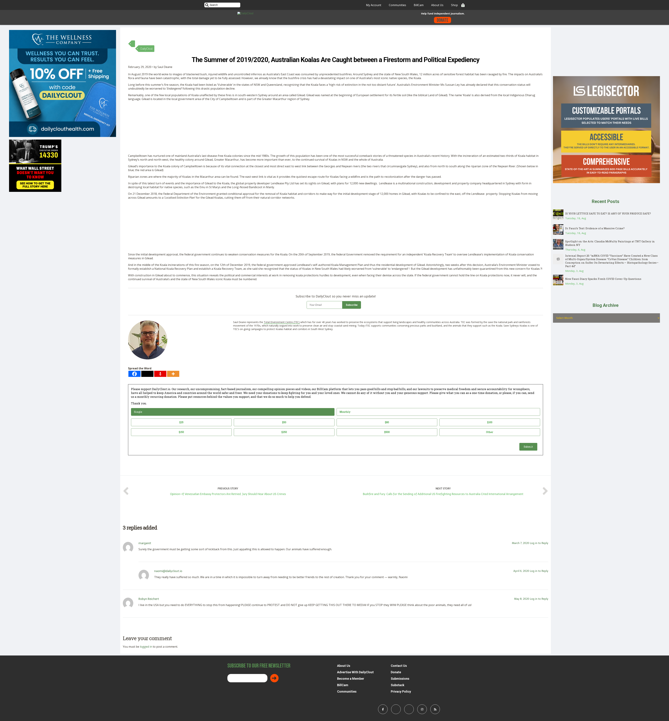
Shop (454, 5)
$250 (284, 432)
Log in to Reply (539, 543)
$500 (387, 432)
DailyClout (146, 49)
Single (138, 411)
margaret (145, 543)
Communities (397, 5)
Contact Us (399, 666)
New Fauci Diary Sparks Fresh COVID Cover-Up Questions (603, 279)
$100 (489, 422)
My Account (373, 5)
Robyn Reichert (149, 599)
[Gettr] (160, 374)
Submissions (400, 678)
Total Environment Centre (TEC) (282, 322)
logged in (146, 647)
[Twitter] (147, 374)
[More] (173, 374)
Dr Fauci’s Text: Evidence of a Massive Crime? (595, 228)
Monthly (345, 411)
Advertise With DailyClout (355, 672)
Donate (442, 20)
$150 (181, 432)
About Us (437, 5)
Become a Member (350, 678)
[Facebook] (134, 374)
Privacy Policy (401, 691)
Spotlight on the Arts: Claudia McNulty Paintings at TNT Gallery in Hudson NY (610, 243)
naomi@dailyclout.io (168, 571)
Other (489, 432)
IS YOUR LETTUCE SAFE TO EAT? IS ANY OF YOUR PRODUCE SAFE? (608, 213)
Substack (397, 685)
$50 (284, 422)
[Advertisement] (232, 128)
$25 (181, 422)
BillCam (419, 5)
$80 (387, 422)
